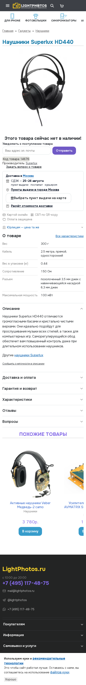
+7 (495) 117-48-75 (25, 583)
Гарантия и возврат (19, 388)
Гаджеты (24, 31)
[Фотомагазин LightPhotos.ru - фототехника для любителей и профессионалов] (30, 6)
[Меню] (7, 5)
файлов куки (59, 672)
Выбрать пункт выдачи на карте (40, 198)
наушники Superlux (28, 355)
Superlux (31, 163)
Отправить (64, 151)
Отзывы (9, 410)
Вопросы (10, 421)
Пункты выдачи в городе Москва (35, 189)
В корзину (30, 531)
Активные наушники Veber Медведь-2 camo (30, 505)
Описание (11, 308)
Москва (28, 176)
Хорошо (10, 679)
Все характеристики (70, 236)
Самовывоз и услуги (19, 646)
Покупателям (14, 624)
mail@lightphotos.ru (21, 591)
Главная (7, 31)
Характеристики (17, 399)
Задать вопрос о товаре (24, 167)
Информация (13, 635)
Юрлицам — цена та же (23, 227)
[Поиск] (52, 5)
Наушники (42, 31)
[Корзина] (61, 5)
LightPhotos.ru (24, 569)
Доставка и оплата (19, 377)
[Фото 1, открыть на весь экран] (43, 90)
